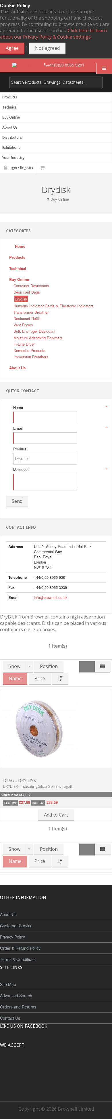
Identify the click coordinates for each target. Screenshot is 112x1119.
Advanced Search (16, 995)
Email (59, 428)
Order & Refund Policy (20, 948)
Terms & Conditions (18, 959)
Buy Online (60, 199)
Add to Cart (56, 815)
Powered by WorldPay (56, 1081)
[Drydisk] (39, 728)
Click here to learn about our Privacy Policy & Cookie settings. (53, 33)
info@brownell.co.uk (50, 597)
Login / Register (20, 167)
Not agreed (47, 48)
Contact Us (10, 1018)
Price (39, 678)
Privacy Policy (12, 937)
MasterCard (29, 1066)
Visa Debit (82, 1066)
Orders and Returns (18, 1007)
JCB (46, 1066)
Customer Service (16, 925)
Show (14, 666)
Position (49, 666)
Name (59, 407)
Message (59, 469)
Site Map (8, 984)
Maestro (64, 1066)
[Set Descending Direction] (60, 679)
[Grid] (87, 667)
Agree (12, 48)
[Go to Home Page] (44, 199)
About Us (8, 914)
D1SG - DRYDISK (19, 780)
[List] (102, 667)
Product (19, 449)
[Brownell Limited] (28, 65)
